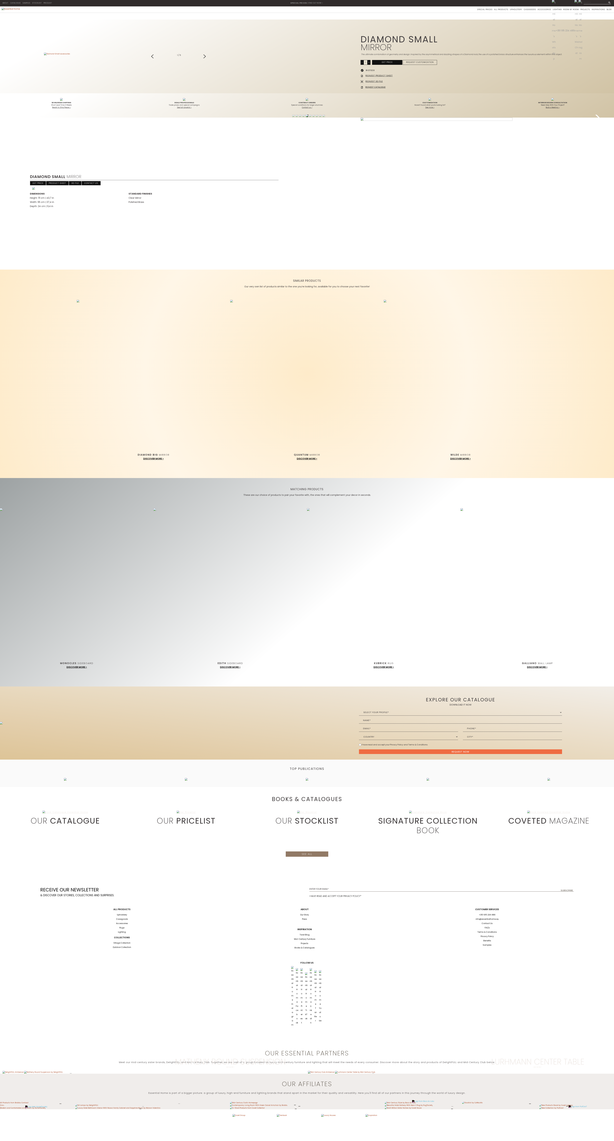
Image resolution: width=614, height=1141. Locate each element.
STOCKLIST (37, 3)
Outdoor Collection (122, 947)
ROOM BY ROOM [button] (571, 9)
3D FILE (75, 183)
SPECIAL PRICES (484, 9)
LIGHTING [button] (557, 9)
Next (205, 57)
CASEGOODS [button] (530, 9)
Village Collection (121, 943)
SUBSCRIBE (567, 890)
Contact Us (487, 923)
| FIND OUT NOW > (306, 3)
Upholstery (122, 914)
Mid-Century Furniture (304, 939)
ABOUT (5, 3)
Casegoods (122, 919)
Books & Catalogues (305, 947)
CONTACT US (91, 183)
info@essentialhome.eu (487, 919)
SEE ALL (307, 854)
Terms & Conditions (487, 932)
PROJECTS (585, 9)
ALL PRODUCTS (501, 9)
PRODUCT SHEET (57, 183)
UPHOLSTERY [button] (516, 9)
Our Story (304, 914)
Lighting (122, 932)
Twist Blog (305, 934)
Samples (487, 945)
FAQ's (487, 927)
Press (304, 919)
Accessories (122, 923)
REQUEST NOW (460, 751)
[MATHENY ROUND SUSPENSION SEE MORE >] (43, 1072)
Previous (153, 57)
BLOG (609, 9)
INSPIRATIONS (598, 9)
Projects (304, 943)
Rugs (122, 927)
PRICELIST (47, 3)
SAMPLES (26, 3)
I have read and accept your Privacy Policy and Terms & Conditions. (395, 744)
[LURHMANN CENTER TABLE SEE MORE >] (355, 1072)
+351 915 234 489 (565, 30)
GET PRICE (387, 62)
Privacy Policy (487, 936)
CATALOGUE (15, 3)
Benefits (487, 940)
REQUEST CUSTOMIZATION (420, 62)
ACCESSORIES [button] (544, 9)
